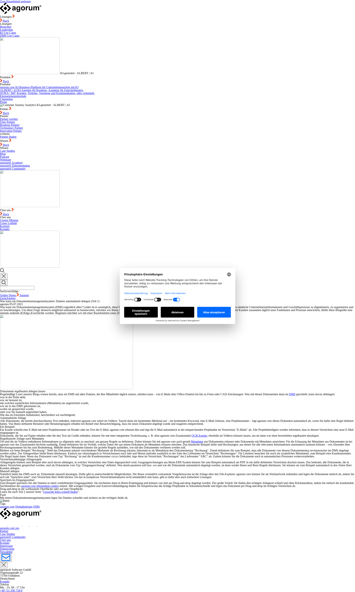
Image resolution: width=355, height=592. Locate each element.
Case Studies (7, 150)
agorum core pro (9, 528)
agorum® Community (13, 168)
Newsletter (6, 551)
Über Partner (7, 122)
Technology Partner (11, 127)
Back (5, 20)
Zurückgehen (8, 298)
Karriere (5, 226)
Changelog (6, 99)
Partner (4, 531)
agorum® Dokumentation (15, 165)
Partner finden (8, 136)
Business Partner (9, 125)
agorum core (7, 506)
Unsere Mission (9, 220)
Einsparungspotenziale (13, 96)
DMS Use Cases (9, 35)
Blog (3, 153)
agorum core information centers (40, 486)
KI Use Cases (8, 32)
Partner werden (9, 119)
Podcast (4, 156)
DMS (292, 394)
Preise (3, 102)
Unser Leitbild (8, 223)
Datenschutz (7, 548)
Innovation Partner (11, 130)
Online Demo (8, 295)
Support (24, 295)
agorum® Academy (11, 162)
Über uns (5, 540)
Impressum (6, 545)
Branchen (5, 26)
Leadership (6, 29)
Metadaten (197, 441)
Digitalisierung (24, 506)
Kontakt (4, 229)
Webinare (5, 159)
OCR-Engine (199, 435)
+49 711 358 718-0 (11, 590)
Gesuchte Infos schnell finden (60, 491)
